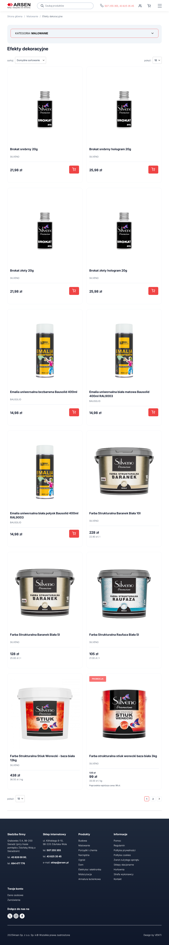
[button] (74, 170)
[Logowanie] (140, 6)
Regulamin (119, 845)
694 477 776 (18, 863)
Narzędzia (83, 855)
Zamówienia (13, 899)
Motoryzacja (85, 874)
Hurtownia (119, 869)
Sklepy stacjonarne (124, 864)
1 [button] (146, 798)
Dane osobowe (15, 895)
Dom (80, 864)
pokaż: (147, 60)
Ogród (81, 859)
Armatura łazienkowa (89, 879)
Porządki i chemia (87, 850)
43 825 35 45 (126, 5)
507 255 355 (111, 5)
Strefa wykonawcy (124, 874)
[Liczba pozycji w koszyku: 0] (149, 5)
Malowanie (84, 845)
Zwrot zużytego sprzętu (126, 859)
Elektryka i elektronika (89, 869)
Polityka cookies (122, 855)
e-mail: (56, 862)
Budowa (82, 840)
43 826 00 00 (18, 857)
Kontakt (117, 879)
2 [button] (153, 798)
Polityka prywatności (124, 850)
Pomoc (117, 840)
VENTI (158, 935)
